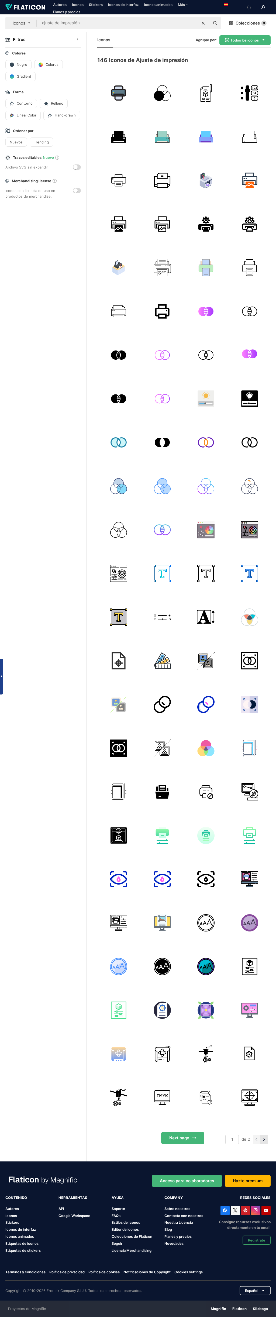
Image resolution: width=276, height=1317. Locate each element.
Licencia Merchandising (131, 1250)
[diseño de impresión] (249, 180)
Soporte (118, 1208)
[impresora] (118, 311)
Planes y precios (66, 12)
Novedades (174, 1243)
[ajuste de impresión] (118, 93)
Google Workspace (74, 1215)
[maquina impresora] (162, 792)
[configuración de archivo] (206, 1097)
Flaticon (239, 1308)
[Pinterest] (245, 1210)
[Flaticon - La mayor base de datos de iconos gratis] (25, 7)
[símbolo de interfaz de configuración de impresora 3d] (118, 1097)
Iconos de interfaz (123, 4)
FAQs (116, 1215)
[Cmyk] (249, 1097)
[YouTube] (266, 1210)
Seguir (117, 1243)
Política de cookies (104, 1272)
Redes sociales (255, 1197)
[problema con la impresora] (206, 792)
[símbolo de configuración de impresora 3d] (206, 1054)
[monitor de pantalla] (162, 1097)
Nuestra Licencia (178, 1222)
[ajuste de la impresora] (206, 180)
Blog (168, 1229)
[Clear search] (203, 23)
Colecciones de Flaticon (132, 1236)
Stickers (96, 4)
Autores (60, 4)
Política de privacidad (67, 1272)
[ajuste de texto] (162, 573)
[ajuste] (249, 879)
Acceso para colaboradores (187, 1180)
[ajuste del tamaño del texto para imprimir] (206, 617)
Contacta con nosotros (183, 1215)
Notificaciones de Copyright (147, 1272)
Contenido (16, 1197)
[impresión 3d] (249, 792)
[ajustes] (249, 966)
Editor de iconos (125, 1229)
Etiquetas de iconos (22, 1243)
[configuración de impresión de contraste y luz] (162, 617)
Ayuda (118, 1197)
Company (173, 1197)
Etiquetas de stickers (23, 1250)
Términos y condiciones (25, 1272)
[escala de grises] (206, 661)
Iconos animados (158, 4)
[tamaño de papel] (249, 748)
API (61, 1208)
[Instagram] (255, 1210)
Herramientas (72, 1197)
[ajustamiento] (162, 835)
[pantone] (162, 661)
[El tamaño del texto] (206, 923)
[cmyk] (206, 748)
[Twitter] (235, 1210)
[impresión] (162, 180)
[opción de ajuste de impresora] (249, 93)
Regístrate (256, 1240)
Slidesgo (260, 1308)
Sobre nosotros (177, 1208)
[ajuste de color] (162, 93)
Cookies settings (188, 1272)
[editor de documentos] (249, 1054)
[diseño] (206, 93)
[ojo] (118, 879)
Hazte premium (248, 1180)
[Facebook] (225, 1210)
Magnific (218, 1308)
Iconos (78, 4)
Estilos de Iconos (126, 1222)
